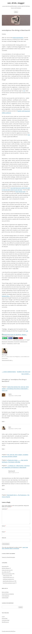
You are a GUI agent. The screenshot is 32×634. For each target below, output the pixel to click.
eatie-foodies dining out (18, 339)
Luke (27, 331)
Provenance (16, 341)
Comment (5, 509)
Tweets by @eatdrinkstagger (8, 557)
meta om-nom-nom (6, 570)
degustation (11, 341)
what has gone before (7, 573)
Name (4, 526)
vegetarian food (23, 341)
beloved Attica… (6, 296)
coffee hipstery (6, 575)
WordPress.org (5, 622)
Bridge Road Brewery (18, 37)
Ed (24, 90)
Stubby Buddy (5, 597)
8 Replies (4, 34)
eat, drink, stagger (16, 3)
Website (4, 537)
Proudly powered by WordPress (8, 631)
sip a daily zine (5, 572)
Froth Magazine (5, 595)
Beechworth (4, 341)
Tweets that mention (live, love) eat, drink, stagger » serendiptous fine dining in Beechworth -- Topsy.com (15, 388)
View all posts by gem (7, 360)
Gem (9, 427)
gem (19, 343)
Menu (16, 11)
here (29, 134)
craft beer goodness (7, 579)
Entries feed (4, 618)
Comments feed (5, 620)
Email (4, 531)
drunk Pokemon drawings (8, 594)
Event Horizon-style (20, 191)
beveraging (4, 566)
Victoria (3, 343)
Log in (3, 616)
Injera (9, 394)
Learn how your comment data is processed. (15, 548)
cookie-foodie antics (7, 577)
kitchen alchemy (5, 568)
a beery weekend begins (9, 371)
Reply (3, 421)
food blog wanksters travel (9, 583)
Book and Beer (5, 592)
